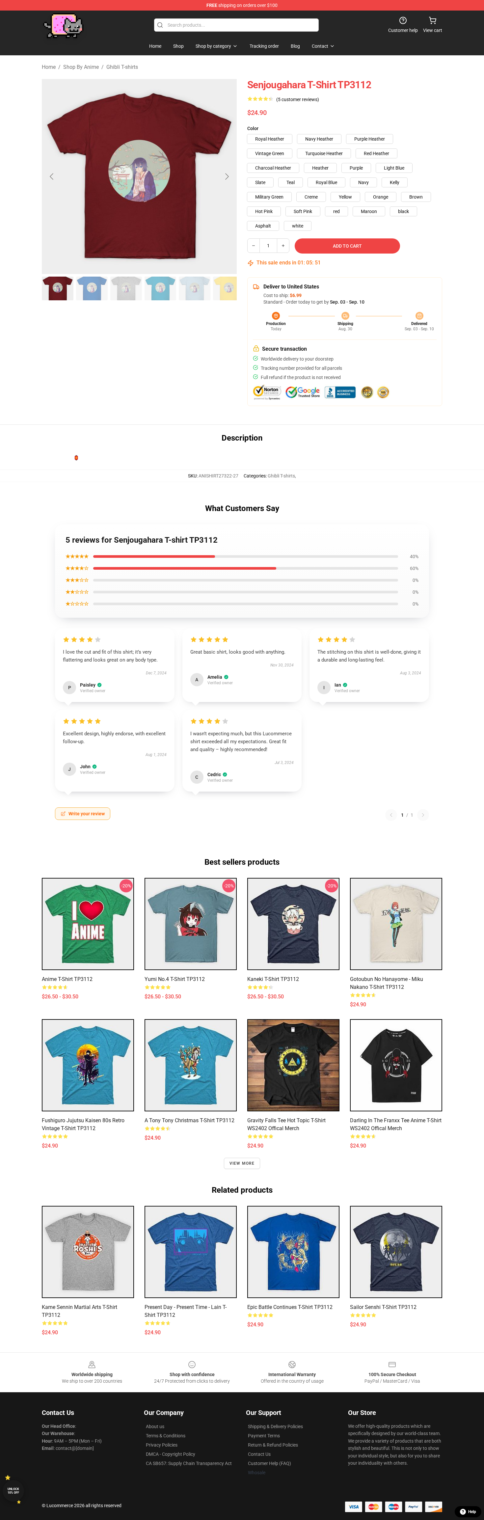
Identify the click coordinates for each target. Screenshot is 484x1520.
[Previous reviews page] (391, 815)
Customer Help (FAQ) (269, 1463)
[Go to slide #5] (194, 288)
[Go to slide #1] (57, 288)
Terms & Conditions (165, 1435)
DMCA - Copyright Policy (170, 1454)
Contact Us (259, 1454)
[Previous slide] (52, 176)
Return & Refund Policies (273, 1445)
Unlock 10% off (13, 1490)
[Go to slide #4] (160, 288)
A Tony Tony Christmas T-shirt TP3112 (189, 1120)
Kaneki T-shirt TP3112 (273, 979)
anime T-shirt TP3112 (67, 979)
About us (155, 1426)
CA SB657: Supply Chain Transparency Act (189, 1463)
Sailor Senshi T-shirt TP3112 (383, 1307)
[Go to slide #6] (229, 288)
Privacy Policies (161, 1445)
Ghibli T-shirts (122, 67)
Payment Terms (264, 1435)
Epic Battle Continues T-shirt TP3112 (290, 1307)
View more (242, 1163)
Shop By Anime (81, 67)
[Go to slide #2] (92, 288)
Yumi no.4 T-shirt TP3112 (175, 979)
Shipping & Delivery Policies (275, 1426)
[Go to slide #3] (126, 288)
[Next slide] (226, 176)
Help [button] (472, 1511)
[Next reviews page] (423, 815)
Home (49, 67)
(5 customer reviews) (297, 99)
